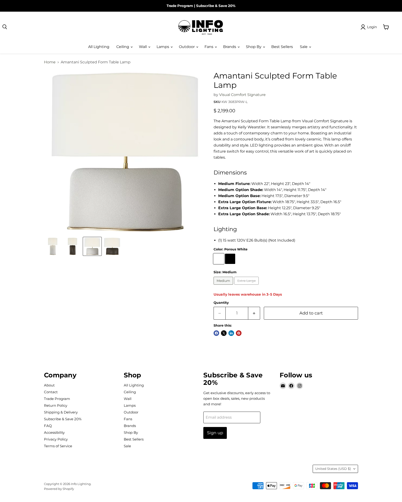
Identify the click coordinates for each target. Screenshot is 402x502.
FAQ (48, 425)
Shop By (254, 46)
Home (50, 62)
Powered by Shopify (59, 489)
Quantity (221, 302)
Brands (230, 46)
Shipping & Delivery (61, 412)
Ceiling (123, 46)
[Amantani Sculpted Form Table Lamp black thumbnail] (72, 246)
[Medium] (224, 285)
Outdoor (187, 46)
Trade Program (180, 5)
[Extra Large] (247, 285)
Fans (209, 46)
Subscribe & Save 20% (215, 5)
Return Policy (55, 405)
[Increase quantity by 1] (254, 313)
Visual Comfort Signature (242, 94)
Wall (143, 46)
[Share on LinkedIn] (231, 333)
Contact (51, 392)
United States (333, 469)
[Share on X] (224, 333)
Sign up (215, 432)
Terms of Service (58, 446)
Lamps (163, 46)
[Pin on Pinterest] (238, 333)
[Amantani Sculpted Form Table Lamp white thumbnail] (53, 246)
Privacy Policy (56, 439)
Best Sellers (282, 46)
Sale (304, 46)
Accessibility (54, 432)
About (49, 385)
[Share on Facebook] (216, 333)
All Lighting (98, 46)
